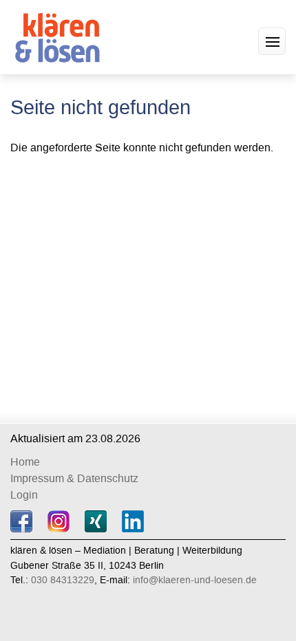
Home (25, 462)
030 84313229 (62, 580)
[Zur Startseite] (60, 35)
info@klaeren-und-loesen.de (195, 580)
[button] (272, 41)
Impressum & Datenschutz (74, 478)
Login (24, 495)
